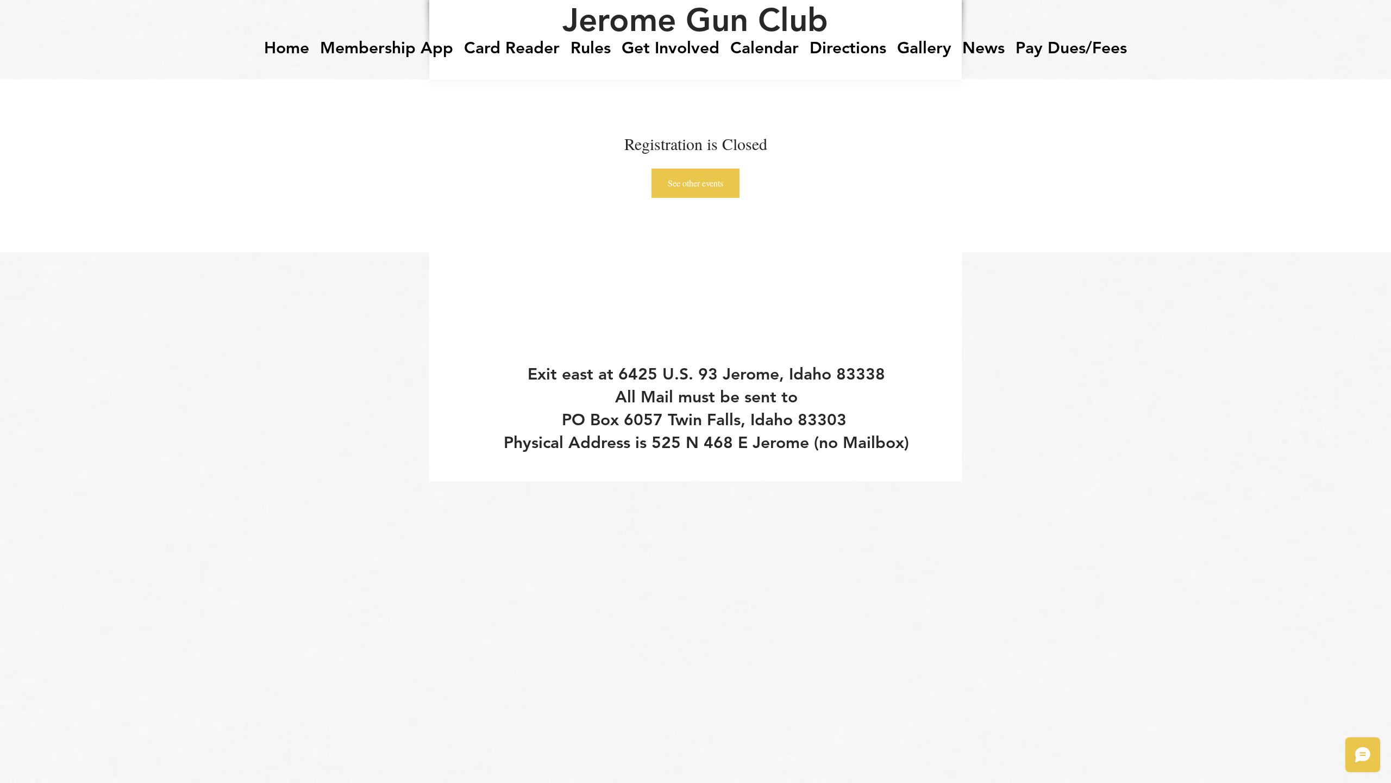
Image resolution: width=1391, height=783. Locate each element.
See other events (695, 183)
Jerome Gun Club (695, 19)
